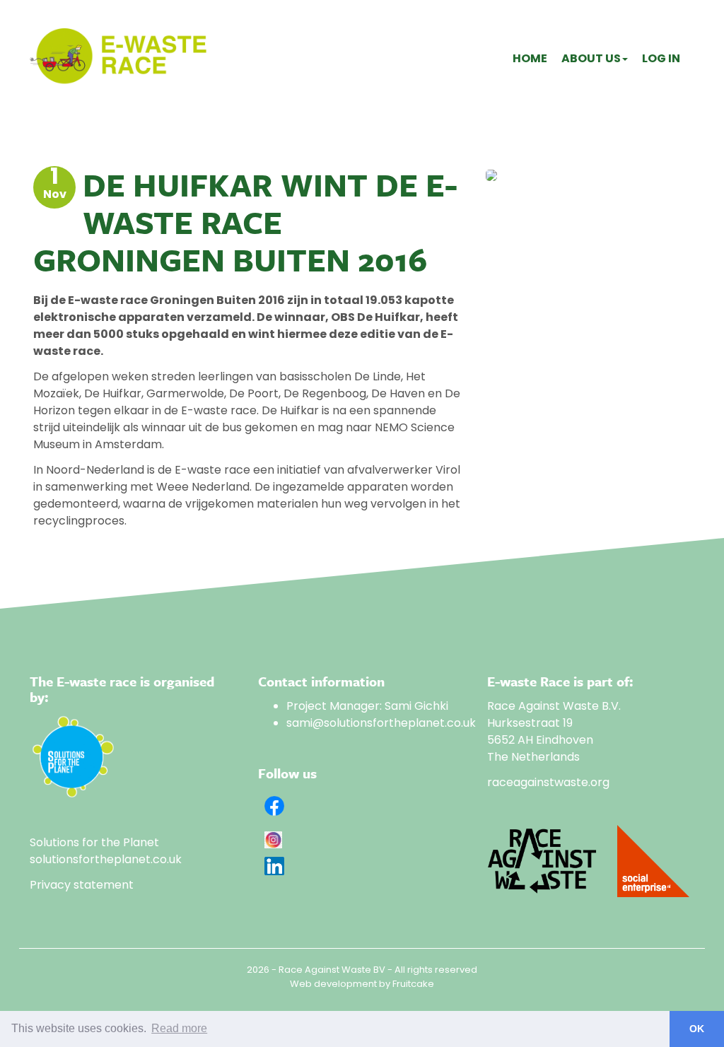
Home (530, 58)
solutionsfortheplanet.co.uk (106, 859)
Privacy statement (82, 885)
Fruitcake (413, 983)
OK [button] (696, 1028)
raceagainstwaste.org (548, 782)
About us (591, 58)
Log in (661, 58)
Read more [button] (179, 1028)
